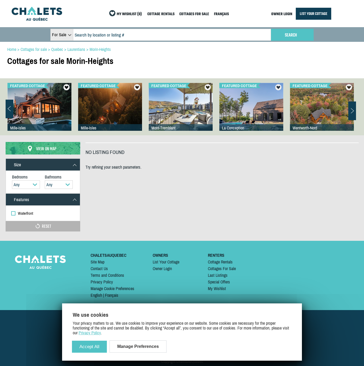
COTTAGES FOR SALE (194, 14)
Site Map (97, 261)
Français (111, 295)
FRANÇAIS (221, 14)
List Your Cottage (166, 261)
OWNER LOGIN (281, 14)
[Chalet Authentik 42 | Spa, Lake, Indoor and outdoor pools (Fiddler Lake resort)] (110, 112)
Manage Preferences (138, 346)
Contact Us (99, 268)
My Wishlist (217, 288)
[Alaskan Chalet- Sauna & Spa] (322, 112)
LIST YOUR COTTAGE (313, 13)
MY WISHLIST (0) (129, 14)
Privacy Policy (102, 281)
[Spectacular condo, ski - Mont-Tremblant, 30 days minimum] (181, 112)
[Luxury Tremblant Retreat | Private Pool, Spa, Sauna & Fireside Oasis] (251, 112)
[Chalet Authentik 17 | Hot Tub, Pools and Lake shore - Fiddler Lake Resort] (39, 112)
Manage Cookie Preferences (112, 288)
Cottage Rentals (220, 261)
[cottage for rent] (36, 19)
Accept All (89, 346)
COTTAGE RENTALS (161, 14)
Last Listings (218, 275)
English (96, 295)
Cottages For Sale (222, 268)
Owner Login (162, 268)
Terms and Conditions (107, 275)
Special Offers (219, 281)
